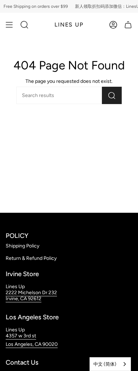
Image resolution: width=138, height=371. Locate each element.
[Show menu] (9, 25)
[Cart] (128, 25)
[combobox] (110, 364)
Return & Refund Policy (31, 258)
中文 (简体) (104, 364)
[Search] (112, 95)
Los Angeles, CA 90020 (32, 344)
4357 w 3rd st (21, 336)
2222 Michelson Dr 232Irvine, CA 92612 (31, 296)
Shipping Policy (22, 246)
